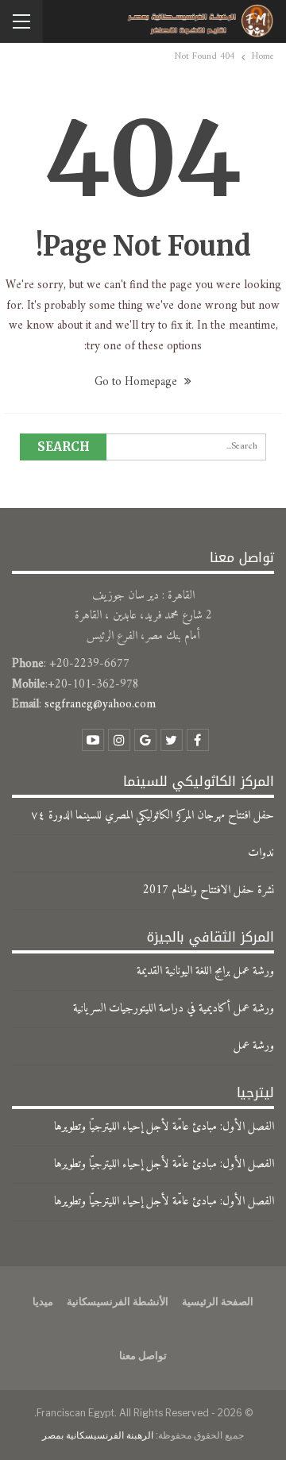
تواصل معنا (143, 1355)
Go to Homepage (137, 382)
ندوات (261, 853)
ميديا (43, 1301)
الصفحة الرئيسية (217, 1301)
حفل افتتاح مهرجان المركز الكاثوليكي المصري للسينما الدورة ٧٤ (152, 815)
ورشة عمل (254, 1046)
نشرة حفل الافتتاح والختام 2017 (208, 890)
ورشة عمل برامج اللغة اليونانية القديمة (205, 971)
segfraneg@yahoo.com (100, 704)
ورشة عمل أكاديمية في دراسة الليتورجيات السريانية (173, 1008)
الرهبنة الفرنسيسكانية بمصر (97, 1435)
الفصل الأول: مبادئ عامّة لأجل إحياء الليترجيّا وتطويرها (164, 1127)
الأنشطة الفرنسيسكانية (117, 1301)
